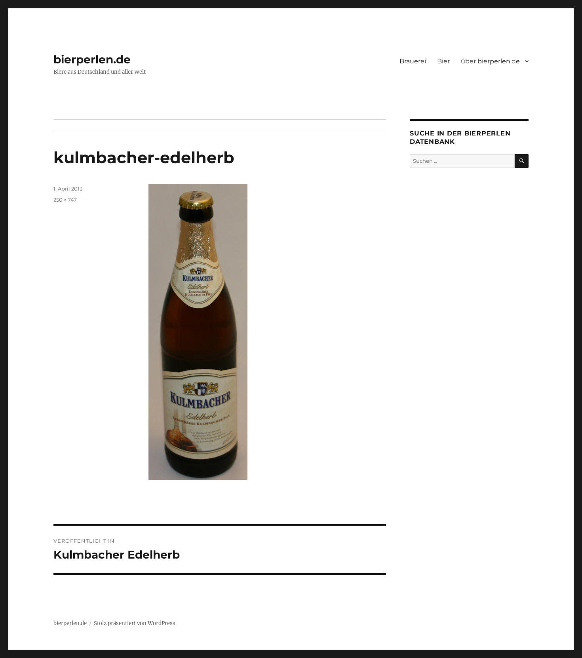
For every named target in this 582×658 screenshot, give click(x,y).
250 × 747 (65, 199)
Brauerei (412, 61)
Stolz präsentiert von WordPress (134, 623)
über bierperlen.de (490, 61)
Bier (443, 61)
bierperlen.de (92, 59)
